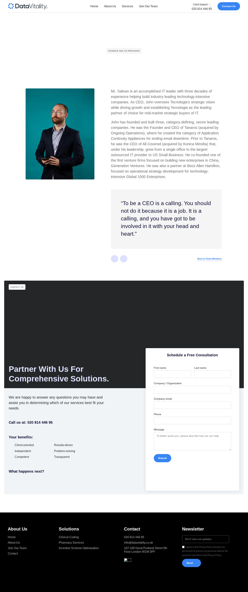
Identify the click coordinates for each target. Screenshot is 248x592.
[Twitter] (123, 258)
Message (159, 429)
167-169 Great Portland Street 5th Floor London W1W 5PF (145, 550)
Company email (163, 398)
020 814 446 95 (134, 537)
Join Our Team (148, 6)
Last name (200, 367)
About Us (110, 6)
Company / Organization (168, 383)
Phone (157, 414)
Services (127, 6)
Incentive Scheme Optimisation (79, 548)
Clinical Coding (69, 537)
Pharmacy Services (71, 542)
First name (160, 367)
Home (94, 6)
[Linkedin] (114, 258)
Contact (13, 553)
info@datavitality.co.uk (138, 542)
